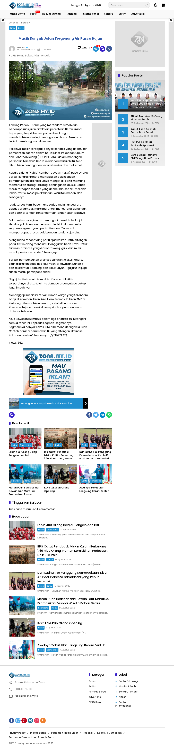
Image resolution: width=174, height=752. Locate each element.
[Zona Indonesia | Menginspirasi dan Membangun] (26, 5)
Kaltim (58, 445)
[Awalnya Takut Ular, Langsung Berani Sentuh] (95, 474)
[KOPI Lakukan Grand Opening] (60, 474)
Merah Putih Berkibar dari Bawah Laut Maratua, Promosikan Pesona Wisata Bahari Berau (24, 491)
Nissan (122, 697)
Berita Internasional (123, 703)
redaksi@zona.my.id (26, 696)
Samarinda (95, 480)
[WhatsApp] (109, 415)
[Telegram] (102, 415)
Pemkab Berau (97, 691)
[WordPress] (30, 720)
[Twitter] (96, 415)
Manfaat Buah (127, 686)
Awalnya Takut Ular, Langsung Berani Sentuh (94, 489)
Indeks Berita (38, 732)
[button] (146, 5)
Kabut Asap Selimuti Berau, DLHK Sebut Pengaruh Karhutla (143, 131)
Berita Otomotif (128, 691)
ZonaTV (86, 47)
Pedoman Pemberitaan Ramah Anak (31, 737)
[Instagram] (36, 720)
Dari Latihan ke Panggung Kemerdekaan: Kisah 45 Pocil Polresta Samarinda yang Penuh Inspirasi (95, 455)
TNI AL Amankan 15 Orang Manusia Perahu (146, 118)
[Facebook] (89, 415)
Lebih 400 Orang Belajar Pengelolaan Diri (24, 453)
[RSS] (43, 720)
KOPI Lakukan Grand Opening (56, 489)
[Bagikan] (109, 49)
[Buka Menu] (163, 5)
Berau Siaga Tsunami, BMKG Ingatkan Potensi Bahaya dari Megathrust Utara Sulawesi (146, 156)
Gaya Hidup (25, 445)
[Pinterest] (24, 720)
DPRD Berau (95, 702)
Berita (21, 28)
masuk (27, 509)
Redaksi (21, 47)
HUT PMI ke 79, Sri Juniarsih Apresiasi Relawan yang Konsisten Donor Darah (146, 143)
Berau (12, 28)
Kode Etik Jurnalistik (109, 732)
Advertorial (95, 697)
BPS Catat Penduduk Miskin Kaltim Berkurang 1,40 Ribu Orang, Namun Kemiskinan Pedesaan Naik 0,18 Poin (59, 455)
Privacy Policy (17, 732)
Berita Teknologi (128, 681)
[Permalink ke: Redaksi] (13, 49)
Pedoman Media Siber (64, 732)
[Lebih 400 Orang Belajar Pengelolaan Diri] (25, 438)
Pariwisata (16, 480)
